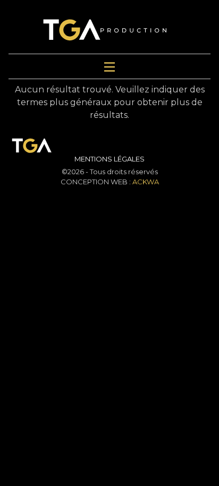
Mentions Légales (109, 159)
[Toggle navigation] (109, 66)
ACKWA (145, 181)
